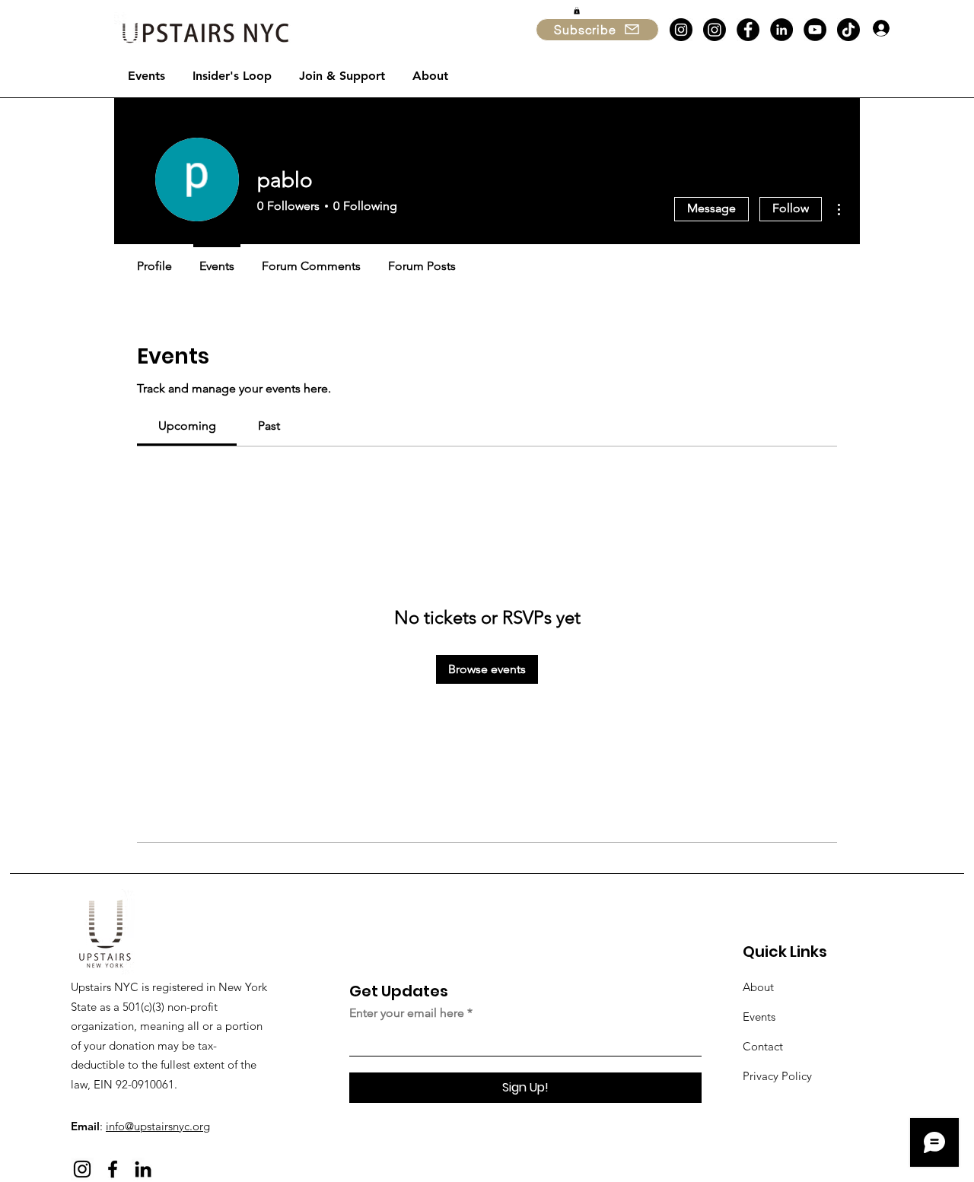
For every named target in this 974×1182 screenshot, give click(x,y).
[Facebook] (748, 29)
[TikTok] (848, 29)
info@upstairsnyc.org (158, 1126)
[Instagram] (681, 29)
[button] (577, 10)
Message (711, 208)
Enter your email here (406, 1013)
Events (759, 1016)
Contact (763, 1046)
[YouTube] (815, 29)
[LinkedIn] (781, 29)
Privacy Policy (777, 1076)
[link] (187, 425)
